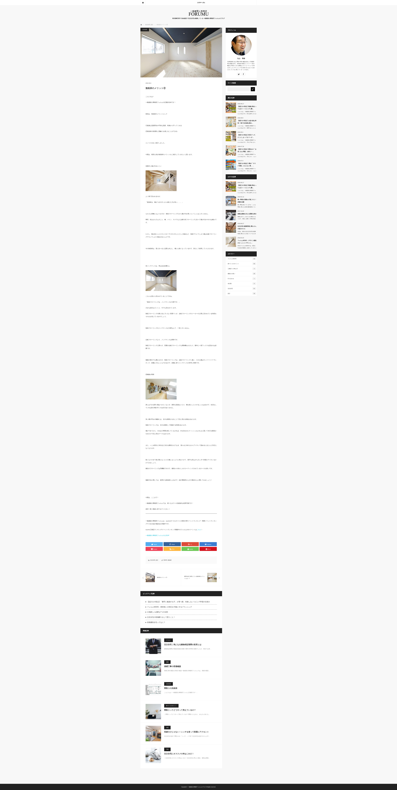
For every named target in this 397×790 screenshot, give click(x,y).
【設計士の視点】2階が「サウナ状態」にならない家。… (247, 165)
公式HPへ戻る (201, 2)
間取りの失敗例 (170, 688)
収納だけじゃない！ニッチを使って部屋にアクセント (186, 732)
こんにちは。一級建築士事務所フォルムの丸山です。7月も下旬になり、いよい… (247, 142)
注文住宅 (144, 29)
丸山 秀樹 (241, 58)
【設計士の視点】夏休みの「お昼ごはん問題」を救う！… (247, 150)
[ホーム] (142, 2)
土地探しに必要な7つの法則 (157, 612)
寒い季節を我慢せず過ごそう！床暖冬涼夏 (247, 201)
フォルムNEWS (241, 258)
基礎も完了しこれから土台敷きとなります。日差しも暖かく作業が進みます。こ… (247, 219)
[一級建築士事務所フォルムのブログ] (198, 15)
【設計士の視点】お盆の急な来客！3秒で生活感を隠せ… (247, 122)
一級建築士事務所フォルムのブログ (197, 787)
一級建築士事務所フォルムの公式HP (157, 535)
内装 (167, 727)
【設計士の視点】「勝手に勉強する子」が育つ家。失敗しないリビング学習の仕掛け (178, 602)
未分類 (241, 283)
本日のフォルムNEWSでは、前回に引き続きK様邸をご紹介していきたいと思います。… (247, 248)
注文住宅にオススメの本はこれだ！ (179, 754)
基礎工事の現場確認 (172, 666)
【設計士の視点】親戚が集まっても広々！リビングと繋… (247, 108)
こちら (199, 529)
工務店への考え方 (241, 268)
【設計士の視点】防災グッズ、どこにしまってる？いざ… (247, 136)
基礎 (167, 662)
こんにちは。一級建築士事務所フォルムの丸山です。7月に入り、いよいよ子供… (247, 156)
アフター (168, 640)
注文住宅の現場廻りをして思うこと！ (161, 617)
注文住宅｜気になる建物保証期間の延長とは (182, 645)
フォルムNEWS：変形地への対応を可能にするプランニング (169, 607)
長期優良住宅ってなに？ (156, 622)
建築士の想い (241, 273)
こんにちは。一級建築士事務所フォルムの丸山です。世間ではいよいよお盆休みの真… (247, 128)
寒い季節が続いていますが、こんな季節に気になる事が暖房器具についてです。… (247, 207)
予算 (167, 749)
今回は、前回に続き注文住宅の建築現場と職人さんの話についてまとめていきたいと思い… (247, 233)
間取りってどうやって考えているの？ (180, 710)
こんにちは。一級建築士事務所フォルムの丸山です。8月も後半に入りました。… (247, 113)
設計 (157, 560)
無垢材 (170, 560)
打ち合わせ (241, 278)
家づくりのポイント (171, 705)
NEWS (165, 560)
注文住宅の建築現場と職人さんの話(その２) (247, 227)
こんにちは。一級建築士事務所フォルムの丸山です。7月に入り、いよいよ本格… (247, 171)
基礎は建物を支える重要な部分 (247, 214)
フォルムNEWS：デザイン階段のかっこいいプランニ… (247, 242)
